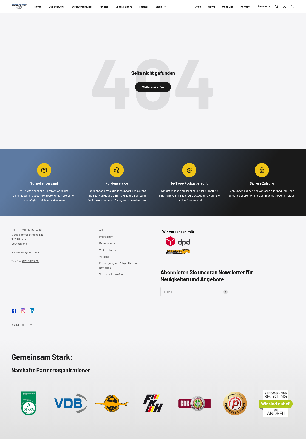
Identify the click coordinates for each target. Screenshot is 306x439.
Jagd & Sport (123, 6)
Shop (158, 6)
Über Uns (227, 6)
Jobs (198, 6)
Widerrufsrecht (108, 250)
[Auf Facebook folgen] (13, 312)
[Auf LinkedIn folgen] (32, 310)
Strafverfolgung (82, 6)
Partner (143, 6)
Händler (103, 6)
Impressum (106, 236)
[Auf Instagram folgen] (23, 310)
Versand (104, 256)
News (211, 6)
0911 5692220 (30, 261)
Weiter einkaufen (153, 87)
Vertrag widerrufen (111, 274)
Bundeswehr (56, 6)
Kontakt (245, 6)
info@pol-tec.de (31, 252)
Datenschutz (107, 243)
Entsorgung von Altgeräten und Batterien (118, 265)
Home (38, 6)
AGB (101, 230)
